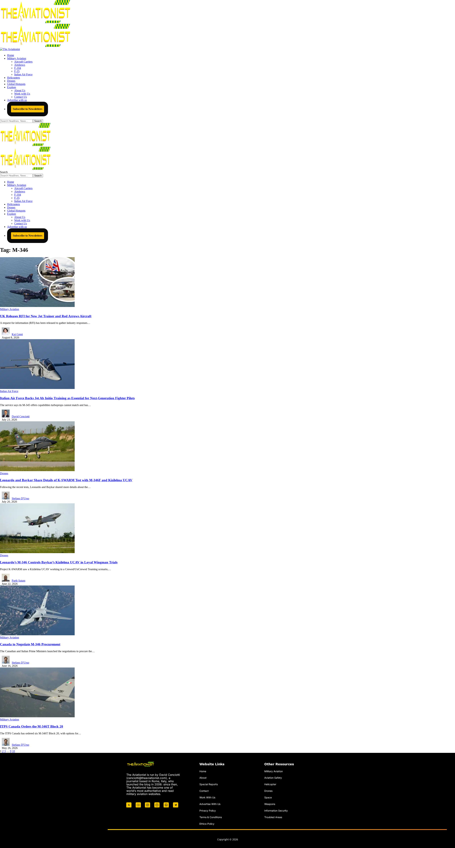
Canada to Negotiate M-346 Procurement (30, 644)
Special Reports (208, 784)
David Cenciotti (21, 416)
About (203, 777)
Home (202, 771)
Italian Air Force (9, 391)
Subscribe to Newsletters (27, 108)
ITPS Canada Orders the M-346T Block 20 (31, 726)
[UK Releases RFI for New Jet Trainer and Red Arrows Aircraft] (37, 306)
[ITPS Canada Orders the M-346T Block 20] (37, 716)
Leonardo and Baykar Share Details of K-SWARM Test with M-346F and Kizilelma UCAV (66, 480)
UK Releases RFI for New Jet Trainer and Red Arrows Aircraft (45, 316)
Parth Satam (18, 580)
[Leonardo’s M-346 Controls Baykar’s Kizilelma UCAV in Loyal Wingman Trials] (37, 552)
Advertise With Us (209, 803)
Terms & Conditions (210, 817)
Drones (4, 473)
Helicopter (270, 784)
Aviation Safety (273, 777)
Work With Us (207, 797)
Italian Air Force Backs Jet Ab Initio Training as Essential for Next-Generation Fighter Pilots (67, 398)
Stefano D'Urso (20, 498)
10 (13, 751)
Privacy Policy (207, 810)
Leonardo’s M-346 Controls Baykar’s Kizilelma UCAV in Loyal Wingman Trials (58, 562)
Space (268, 797)
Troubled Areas (273, 817)
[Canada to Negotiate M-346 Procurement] (37, 634)
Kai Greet (17, 334)
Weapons (269, 803)
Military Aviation (9, 309)
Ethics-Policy (206, 823)
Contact (204, 790)
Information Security (276, 810)
